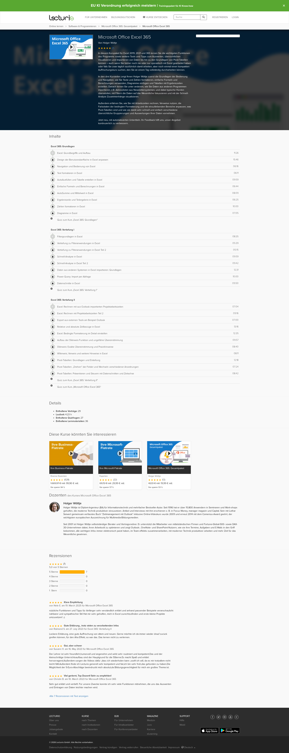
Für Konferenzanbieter (126, 729)
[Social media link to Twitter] (218, 717)
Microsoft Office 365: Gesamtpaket (119, 26)
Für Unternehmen (123, 720)
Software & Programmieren (82, 26)
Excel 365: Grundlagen (63, 146)
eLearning (152, 733)
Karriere (151, 729)
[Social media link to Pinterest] (224, 717)
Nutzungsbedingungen (86, 747)
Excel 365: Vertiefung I (62, 229)
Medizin (151, 720)
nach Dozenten (90, 729)
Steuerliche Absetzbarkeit (153, 747)
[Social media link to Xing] (236, 717)
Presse (52, 724)
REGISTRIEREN (220, 17)
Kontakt (53, 733)
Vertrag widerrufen (128, 747)
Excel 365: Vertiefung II (63, 299)
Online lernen (56, 26)
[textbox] (187, 17)
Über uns (54, 720)
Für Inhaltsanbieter (124, 724)
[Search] (203, 17)
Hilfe (182, 720)
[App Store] (209, 730)
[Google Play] (229, 730)
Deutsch (189, 747)
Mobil (182, 724)
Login (235, 17)
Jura (149, 724)
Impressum (174, 747)
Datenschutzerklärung (60, 747)
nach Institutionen (91, 724)
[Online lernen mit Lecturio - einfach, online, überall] (61, 17)
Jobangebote (56, 729)
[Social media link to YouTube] (230, 717)
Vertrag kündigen (108, 747)
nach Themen (89, 720)
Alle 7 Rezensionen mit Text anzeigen (69, 696)
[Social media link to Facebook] (212, 717)
